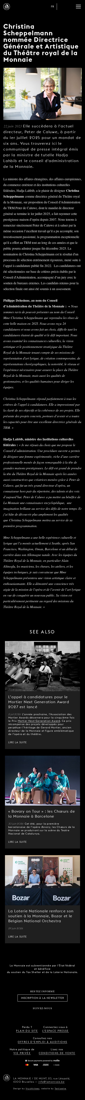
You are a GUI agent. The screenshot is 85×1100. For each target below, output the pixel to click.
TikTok (38, 1015)
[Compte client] (62, 6)
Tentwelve (60, 1088)
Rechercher (70, 6)
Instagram (29, 1015)
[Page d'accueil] (6, 6)
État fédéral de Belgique (28, 979)
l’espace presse (55, 1030)
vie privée (22, 1053)
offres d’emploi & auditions (42, 1041)
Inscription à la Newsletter (42, 997)
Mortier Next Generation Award (39, 720)
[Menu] (78, 6)
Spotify (56, 1015)
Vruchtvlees (32, 1088)
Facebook (19, 1015)
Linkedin (65, 1015)
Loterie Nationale (51, 980)
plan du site (27, 1030)
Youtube (47, 1015)
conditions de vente (57, 1053)
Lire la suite (17, 742)
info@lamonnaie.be (51, 1081)
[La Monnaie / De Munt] (6, 1077)
